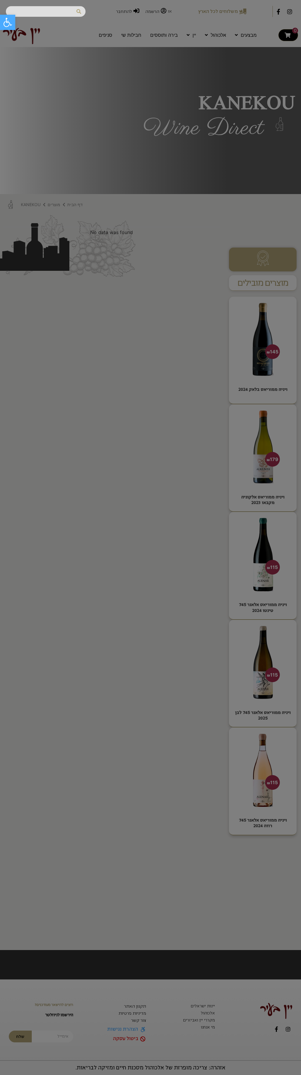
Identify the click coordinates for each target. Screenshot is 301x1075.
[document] (150, 537)
